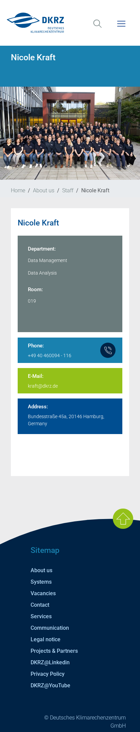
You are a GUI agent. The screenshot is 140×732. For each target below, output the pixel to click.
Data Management (47, 260)
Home (18, 190)
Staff (67, 190)
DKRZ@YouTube (50, 685)
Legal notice (45, 639)
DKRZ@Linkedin (50, 662)
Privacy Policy (48, 674)
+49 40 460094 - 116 (49, 355)
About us (43, 190)
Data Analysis (42, 273)
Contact (40, 605)
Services (41, 616)
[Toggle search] (97, 28)
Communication (50, 628)
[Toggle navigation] (121, 28)
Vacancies (43, 593)
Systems (41, 582)
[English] (70, 23)
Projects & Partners (54, 651)
